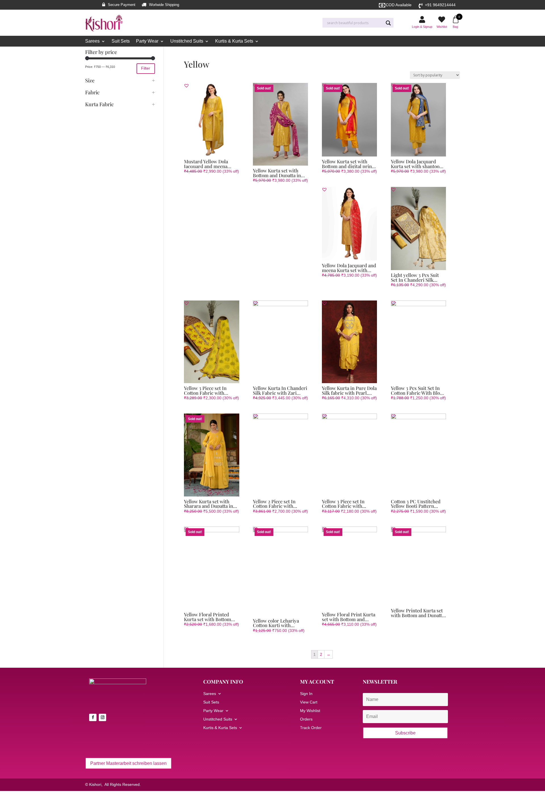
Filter (145, 68)
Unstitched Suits (186, 41)
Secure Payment (121, 5)
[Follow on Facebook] (93, 717)
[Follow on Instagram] (102, 717)
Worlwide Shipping (164, 5)
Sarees (92, 41)
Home (189, 53)
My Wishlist (310, 711)
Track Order (311, 728)
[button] (186, 85)
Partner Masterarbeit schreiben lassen (128, 763)
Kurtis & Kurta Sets (234, 41)
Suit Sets (121, 41)
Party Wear (147, 41)
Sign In (306, 694)
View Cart (308, 702)
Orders (306, 719)
